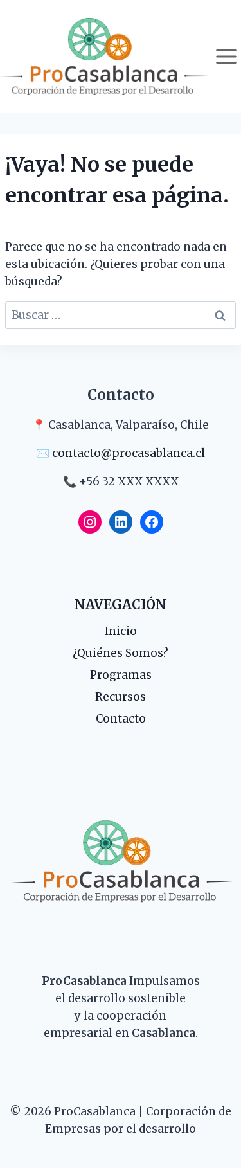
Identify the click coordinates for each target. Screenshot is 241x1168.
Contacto (121, 719)
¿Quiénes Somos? (120, 653)
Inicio (121, 631)
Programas (121, 675)
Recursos (120, 697)
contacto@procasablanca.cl (128, 453)
